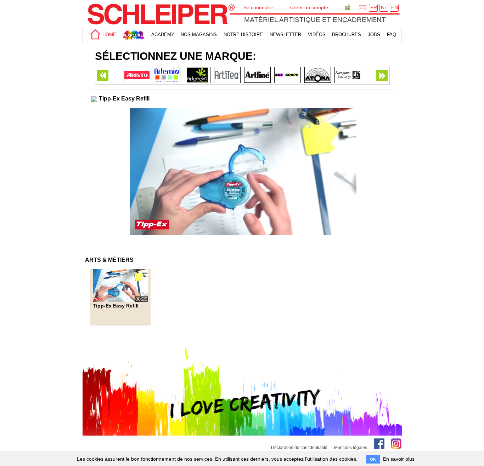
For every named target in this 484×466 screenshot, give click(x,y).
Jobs (374, 34)
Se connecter (258, 7)
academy (162, 34)
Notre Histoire (243, 34)
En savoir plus (399, 459)
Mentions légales (350, 447)
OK (373, 459)
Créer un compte (309, 7)
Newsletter (285, 34)
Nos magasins (199, 34)
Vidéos (317, 34)
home (108, 34)
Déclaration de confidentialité (299, 447)
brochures (346, 34)
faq (391, 34)
